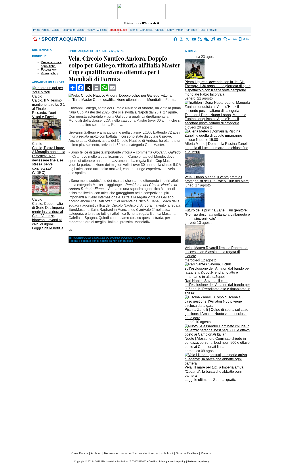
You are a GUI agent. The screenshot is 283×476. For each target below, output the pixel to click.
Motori (180, 29)
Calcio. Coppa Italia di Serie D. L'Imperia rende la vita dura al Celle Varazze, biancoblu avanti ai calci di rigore (48, 214)
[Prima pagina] (35, 39)
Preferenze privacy (198, 461)
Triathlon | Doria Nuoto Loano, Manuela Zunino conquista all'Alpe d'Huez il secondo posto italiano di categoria (215, 119)
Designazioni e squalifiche (51, 64)
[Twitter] (187, 39)
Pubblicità (167, 453)
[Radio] (213, 39)
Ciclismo (102, 29)
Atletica (159, 29)
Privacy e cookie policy (172, 461)
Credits (153, 461)
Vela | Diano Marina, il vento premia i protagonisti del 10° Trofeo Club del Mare (217, 179)
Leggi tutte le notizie (47, 228)
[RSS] (200, 39)
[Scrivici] (219, 39)
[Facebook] (176, 39)
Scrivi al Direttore (187, 453)
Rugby (170, 29)
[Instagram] (182, 39)
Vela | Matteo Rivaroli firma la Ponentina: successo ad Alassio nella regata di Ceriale (216, 252)
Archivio (232, 39)
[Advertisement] (218, 414)
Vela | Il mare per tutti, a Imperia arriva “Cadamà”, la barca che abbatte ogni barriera (214, 371)
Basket (81, 29)
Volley (91, 29)
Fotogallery (49, 69)
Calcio (55, 29)
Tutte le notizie (208, 29)
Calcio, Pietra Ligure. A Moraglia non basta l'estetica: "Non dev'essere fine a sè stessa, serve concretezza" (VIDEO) (48, 160)
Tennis (134, 29)
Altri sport (191, 29)
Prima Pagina (41, 29)
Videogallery (49, 73)
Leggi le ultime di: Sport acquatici (211, 380)
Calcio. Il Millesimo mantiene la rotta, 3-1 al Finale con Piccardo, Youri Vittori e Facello (48, 108)
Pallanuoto (68, 29)
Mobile (246, 39)
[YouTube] (194, 39)
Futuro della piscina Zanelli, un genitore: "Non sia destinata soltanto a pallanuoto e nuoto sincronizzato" (217, 214)
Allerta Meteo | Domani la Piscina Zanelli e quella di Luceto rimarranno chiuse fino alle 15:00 (217, 148)
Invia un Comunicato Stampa (139, 453)
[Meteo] (206, 39)
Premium (206, 453)
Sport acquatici (118, 29)
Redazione (111, 453)
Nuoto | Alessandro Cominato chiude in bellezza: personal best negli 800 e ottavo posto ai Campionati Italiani (217, 343)
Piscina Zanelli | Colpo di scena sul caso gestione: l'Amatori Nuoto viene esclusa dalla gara (216, 314)
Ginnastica (146, 29)
